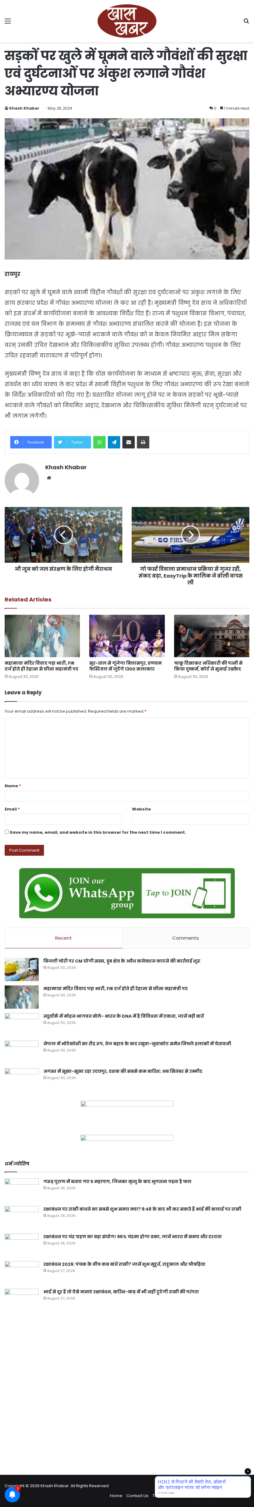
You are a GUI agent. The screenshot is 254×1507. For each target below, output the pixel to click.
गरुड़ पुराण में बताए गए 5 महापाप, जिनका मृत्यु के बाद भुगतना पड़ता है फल (117, 1181)
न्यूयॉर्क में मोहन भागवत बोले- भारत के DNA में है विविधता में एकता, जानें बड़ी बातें (123, 1016)
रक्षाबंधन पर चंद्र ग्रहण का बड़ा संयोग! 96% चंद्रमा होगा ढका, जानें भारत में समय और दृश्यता (132, 1237)
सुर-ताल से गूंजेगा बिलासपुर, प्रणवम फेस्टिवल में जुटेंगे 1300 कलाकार (125, 666)
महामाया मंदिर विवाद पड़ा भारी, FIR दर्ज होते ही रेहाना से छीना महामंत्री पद (41, 666)
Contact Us (137, 1496)
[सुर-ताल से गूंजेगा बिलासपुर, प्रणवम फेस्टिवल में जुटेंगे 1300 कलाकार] (126, 636)
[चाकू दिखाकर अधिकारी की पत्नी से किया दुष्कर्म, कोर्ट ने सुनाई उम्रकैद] (211, 636)
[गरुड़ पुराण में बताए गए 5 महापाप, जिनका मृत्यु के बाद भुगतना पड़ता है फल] (22, 1190)
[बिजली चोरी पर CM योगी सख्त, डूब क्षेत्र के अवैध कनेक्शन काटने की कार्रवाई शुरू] (22, 969)
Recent (63, 938)
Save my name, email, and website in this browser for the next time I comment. (98, 832)
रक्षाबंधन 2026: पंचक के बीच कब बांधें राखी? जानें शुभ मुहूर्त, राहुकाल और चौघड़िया (124, 1264)
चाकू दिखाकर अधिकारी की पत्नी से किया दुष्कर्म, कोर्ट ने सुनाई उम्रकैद (208, 666)
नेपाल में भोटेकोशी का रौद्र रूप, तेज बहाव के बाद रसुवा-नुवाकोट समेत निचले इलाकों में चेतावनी (137, 1044)
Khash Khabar (24, 108)
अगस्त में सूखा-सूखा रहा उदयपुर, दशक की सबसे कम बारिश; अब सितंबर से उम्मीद (122, 1071)
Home (116, 1496)
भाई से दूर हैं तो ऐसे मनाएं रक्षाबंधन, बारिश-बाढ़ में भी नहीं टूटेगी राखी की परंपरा (121, 1292)
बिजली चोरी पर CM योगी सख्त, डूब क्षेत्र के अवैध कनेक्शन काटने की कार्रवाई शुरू (121, 961)
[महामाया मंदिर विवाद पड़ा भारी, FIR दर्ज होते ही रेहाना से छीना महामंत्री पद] (42, 636)
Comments (185, 938)
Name (13, 786)
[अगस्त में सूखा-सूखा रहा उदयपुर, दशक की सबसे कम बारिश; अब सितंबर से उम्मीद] (22, 1079)
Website (141, 809)
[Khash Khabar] (127, 21)
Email (12, 809)
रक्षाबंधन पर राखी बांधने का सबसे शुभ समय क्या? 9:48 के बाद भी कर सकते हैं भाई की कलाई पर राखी (142, 1209)
